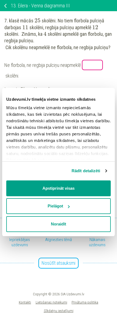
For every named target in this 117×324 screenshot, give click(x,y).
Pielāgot (55, 206)
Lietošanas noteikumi (51, 302)
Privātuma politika (85, 302)
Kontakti (25, 302)
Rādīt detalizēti (86, 170)
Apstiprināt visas (58, 188)
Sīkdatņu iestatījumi (58, 310)
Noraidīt (58, 224)
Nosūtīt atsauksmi (58, 263)
